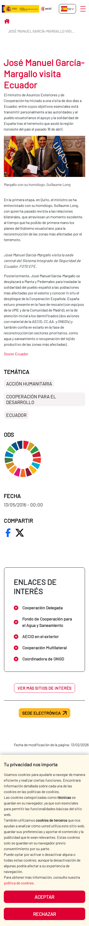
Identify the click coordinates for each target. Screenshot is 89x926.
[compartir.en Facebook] (8, 532)
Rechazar (44, 914)
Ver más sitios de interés (44, 688)
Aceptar (44, 897)
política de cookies (19, 883)
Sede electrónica (41, 713)
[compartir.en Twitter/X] (19, 532)
